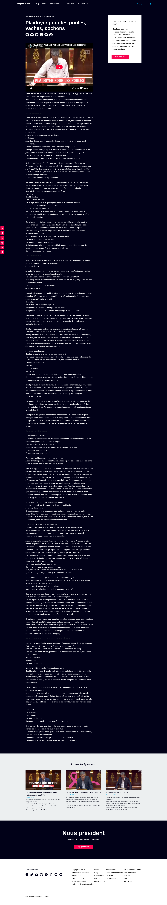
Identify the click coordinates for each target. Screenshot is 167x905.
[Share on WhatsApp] (2, 238)
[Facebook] (27, 874)
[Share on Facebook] (2, 233)
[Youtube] (36, 874)
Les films (127, 878)
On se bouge (99, 881)
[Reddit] (56, 874)
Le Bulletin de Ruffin (132, 870)
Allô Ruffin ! (128, 881)
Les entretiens (130, 873)
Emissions (70, 4)
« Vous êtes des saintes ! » (117, 792)
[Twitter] (31, 874)
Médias (97, 878)
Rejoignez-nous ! (79, 870)
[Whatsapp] (51, 874)
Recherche (76, 876)
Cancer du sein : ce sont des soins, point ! (83, 792)
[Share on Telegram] (2, 247)
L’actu (43, 4)
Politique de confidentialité (83, 884)
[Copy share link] (2, 252)
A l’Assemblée (55, 4)
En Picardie (99, 876)
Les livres (128, 876)
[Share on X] (2, 228)
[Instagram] (41, 874)
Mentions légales (79, 881)
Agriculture (49, 16)
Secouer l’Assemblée (114, 873)
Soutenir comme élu (80, 873)
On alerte (109, 876)
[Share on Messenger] (2, 243)
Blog (37, 4)
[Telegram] (46, 874)
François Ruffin (23, 4)
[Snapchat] (60, 874)
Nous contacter (78, 878)
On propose (111, 878)
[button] (27, 34)
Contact (81, 4)
